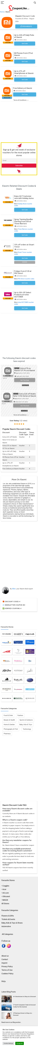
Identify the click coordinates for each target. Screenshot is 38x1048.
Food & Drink (8, 715)
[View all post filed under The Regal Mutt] (29, 651)
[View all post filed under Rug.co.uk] (29, 634)
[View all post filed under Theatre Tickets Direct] (29, 661)
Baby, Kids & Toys (25, 724)
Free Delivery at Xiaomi (22, 88)
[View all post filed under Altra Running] (6, 651)
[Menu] (2, 2)
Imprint (4, 963)
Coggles (6, 886)
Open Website (27, 26)
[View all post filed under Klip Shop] (6, 670)
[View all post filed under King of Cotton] (6, 680)
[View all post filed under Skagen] (6, 698)
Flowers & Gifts (8, 916)
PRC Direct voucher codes (26, 279)
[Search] (34, 2)
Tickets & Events (8, 919)
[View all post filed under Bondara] (18, 661)
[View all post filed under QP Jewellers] (29, 698)
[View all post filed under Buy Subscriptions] (18, 689)
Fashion (20, 715)
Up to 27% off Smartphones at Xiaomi (23, 72)
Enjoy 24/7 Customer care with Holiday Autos (24, 197)
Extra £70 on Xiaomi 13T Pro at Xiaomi (24, 369)
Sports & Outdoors (26, 720)
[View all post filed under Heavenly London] (6, 689)
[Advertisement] (19, 121)
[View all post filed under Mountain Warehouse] (18, 698)
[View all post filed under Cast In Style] (29, 680)
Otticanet (6, 896)
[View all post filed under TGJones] (18, 642)
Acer (4, 889)
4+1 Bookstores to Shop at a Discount (24, 996)
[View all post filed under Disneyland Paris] (29, 642)
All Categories (7, 934)
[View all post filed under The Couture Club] (29, 670)
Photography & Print (11, 729)
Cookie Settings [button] (8, 1043)
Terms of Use (7, 970)
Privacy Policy (7, 966)
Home (2, 12)
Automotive (6, 926)
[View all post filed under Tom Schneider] (6, 634)
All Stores (5, 903)
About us (5, 956)
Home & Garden (9, 724)
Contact (5, 959)
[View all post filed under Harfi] (18, 634)
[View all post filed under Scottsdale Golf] (18, 670)
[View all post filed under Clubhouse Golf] (6, 642)
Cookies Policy (7, 973)
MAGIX (5, 900)
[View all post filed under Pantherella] (18, 680)
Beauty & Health (9, 720)
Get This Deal (24, 380)
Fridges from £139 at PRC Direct (22, 272)
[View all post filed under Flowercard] (18, 651)
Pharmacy (7, 734)
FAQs (4, 981)
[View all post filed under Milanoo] (6, 661)
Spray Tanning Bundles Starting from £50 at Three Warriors (23, 221)
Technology (27, 729)
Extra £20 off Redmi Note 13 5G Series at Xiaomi (24, 395)
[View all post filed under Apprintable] (29, 689)
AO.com (6, 893)
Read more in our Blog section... (11, 1022)
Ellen (14, 589)
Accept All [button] (20, 1043)
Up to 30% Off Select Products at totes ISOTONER (22, 294)
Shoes (20, 923)
